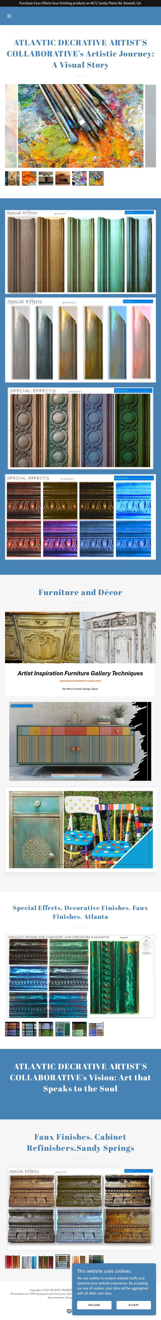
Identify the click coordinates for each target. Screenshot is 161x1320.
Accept (134, 1304)
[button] (16, 16)
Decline (94, 1304)
